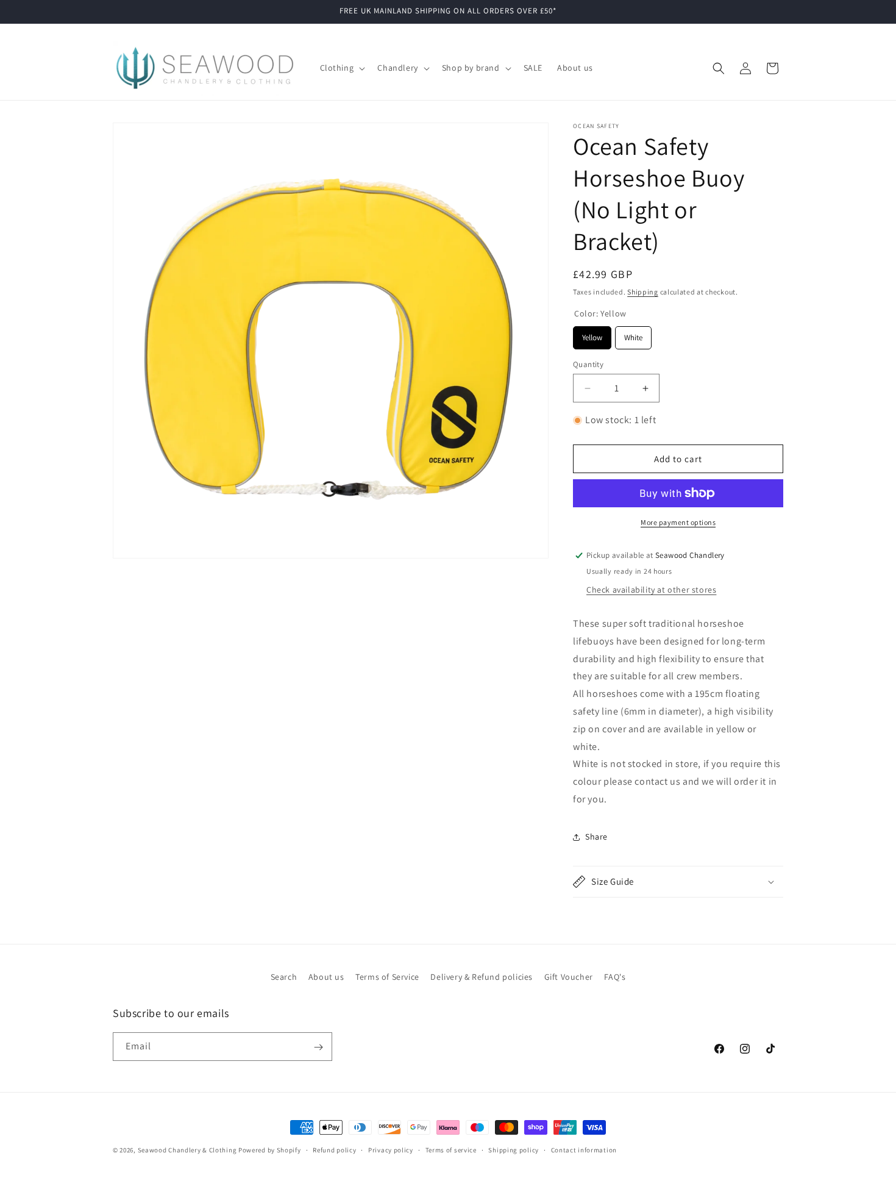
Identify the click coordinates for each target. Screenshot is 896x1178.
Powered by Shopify (269, 1150)
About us (326, 976)
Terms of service (451, 1149)
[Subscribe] (318, 1047)
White (633, 334)
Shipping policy (513, 1149)
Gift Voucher (568, 976)
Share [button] (596, 836)
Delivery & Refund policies (481, 976)
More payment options (678, 522)
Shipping (642, 291)
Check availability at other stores (651, 589)
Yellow (592, 334)
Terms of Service (387, 976)
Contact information (584, 1149)
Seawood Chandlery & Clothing (187, 1150)
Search (284, 976)
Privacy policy (390, 1149)
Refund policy (334, 1149)
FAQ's (614, 976)
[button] (342, 67)
